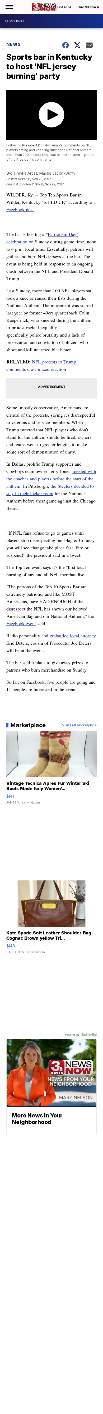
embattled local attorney (73, 635)
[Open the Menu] (9, 7)
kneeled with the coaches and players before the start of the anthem (51, 478)
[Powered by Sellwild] (89, 1034)
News (13, 44)
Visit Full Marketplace (79, 725)
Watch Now (87, 7)
